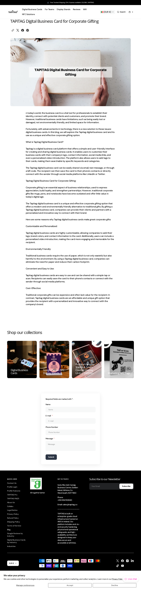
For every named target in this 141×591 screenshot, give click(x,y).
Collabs (10, 506)
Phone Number (52, 427)
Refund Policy (13, 518)
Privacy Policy (13, 514)
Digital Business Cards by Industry (16, 541)
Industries (11, 546)
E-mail (48, 415)
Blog (9, 529)
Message (49, 438)
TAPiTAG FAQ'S (13, 498)
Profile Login (12, 487)
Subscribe (126, 486)
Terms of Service (14, 526)
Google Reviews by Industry (15, 534)
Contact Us (11, 483)
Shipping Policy (13, 522)
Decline (114, 585)
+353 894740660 (65, 500)
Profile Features (13, 491)
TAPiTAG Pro (12, 495)
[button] (121, 12)
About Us (11, 502)
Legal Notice (12, 510)
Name (48, 404)
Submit (51, 457)
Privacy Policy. (118, 579)
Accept (70, 585)
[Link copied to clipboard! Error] (12, 30)
